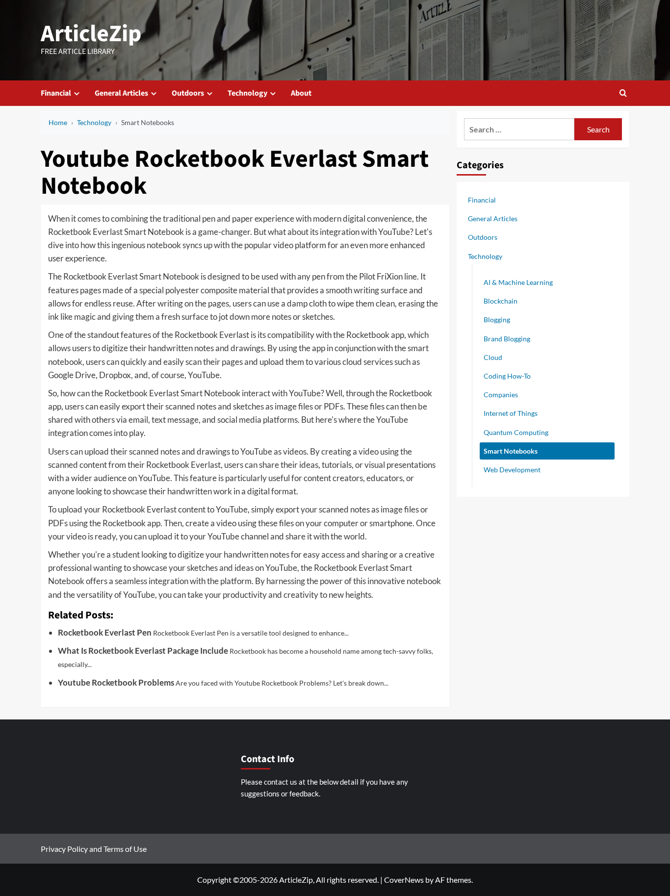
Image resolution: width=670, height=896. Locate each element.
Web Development (512, 469)
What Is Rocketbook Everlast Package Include (143, 650)
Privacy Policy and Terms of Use (94, 848)
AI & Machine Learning (518, 282)
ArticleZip (91, 34)
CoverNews (404, 879)
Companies (501, 394)
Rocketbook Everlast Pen (105, 632)
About (301, 93)
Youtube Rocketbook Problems (116, 682)
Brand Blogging (507, 338)
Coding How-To (507, 375)
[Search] (623, 93)
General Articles (121, 93)
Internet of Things (511, 413)
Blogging (497, 319)
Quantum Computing (516, 432)
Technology (247, 93)
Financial (56, 93)
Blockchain (500, 300)
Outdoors (188, 93)
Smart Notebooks (511, 450)
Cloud (493, 357)
